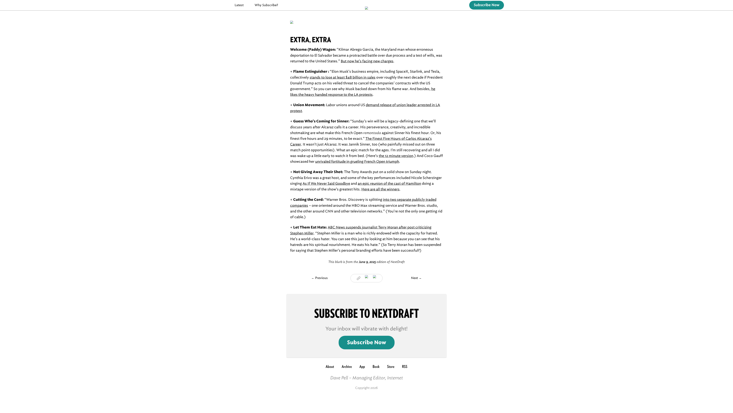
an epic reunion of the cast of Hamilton (389, 183)
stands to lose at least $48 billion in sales (342, 77)
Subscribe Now (486, 5)
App (362, 366)
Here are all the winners (380, 189)
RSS (404, 366)
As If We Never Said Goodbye (326, 183)
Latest (239, 5)
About (330, 366)
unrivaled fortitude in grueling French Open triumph (357, 161)
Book (376, 366)
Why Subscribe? (266, 5)
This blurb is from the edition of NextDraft (366, 262)
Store (390, 366)
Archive (347, 366)
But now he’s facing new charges (367, 61)
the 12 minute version (396, 156)
